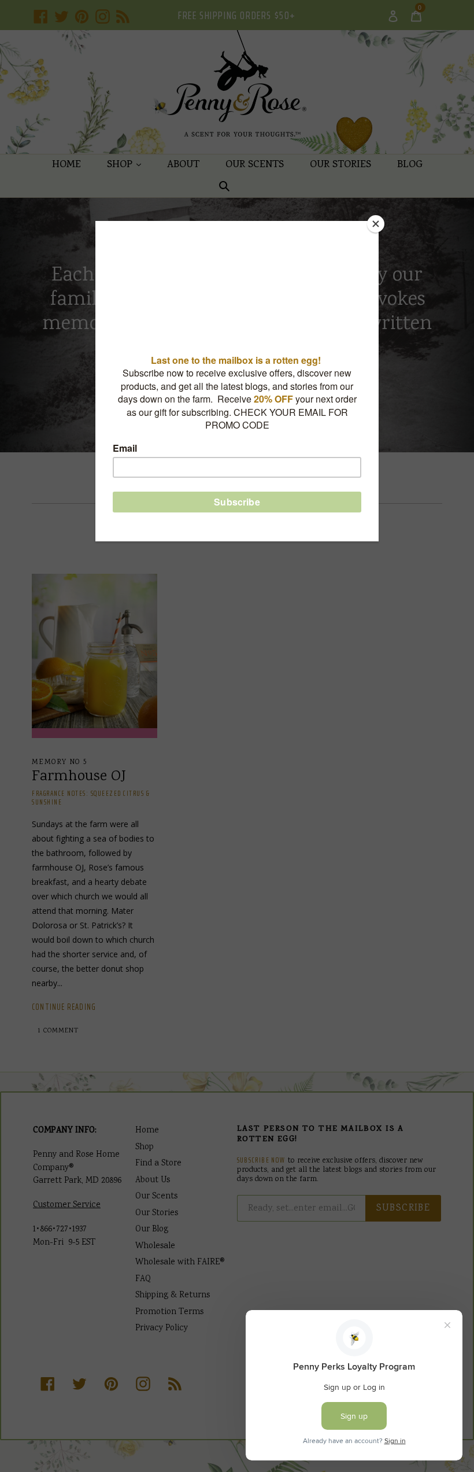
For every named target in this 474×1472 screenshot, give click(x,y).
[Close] (375, 224)
